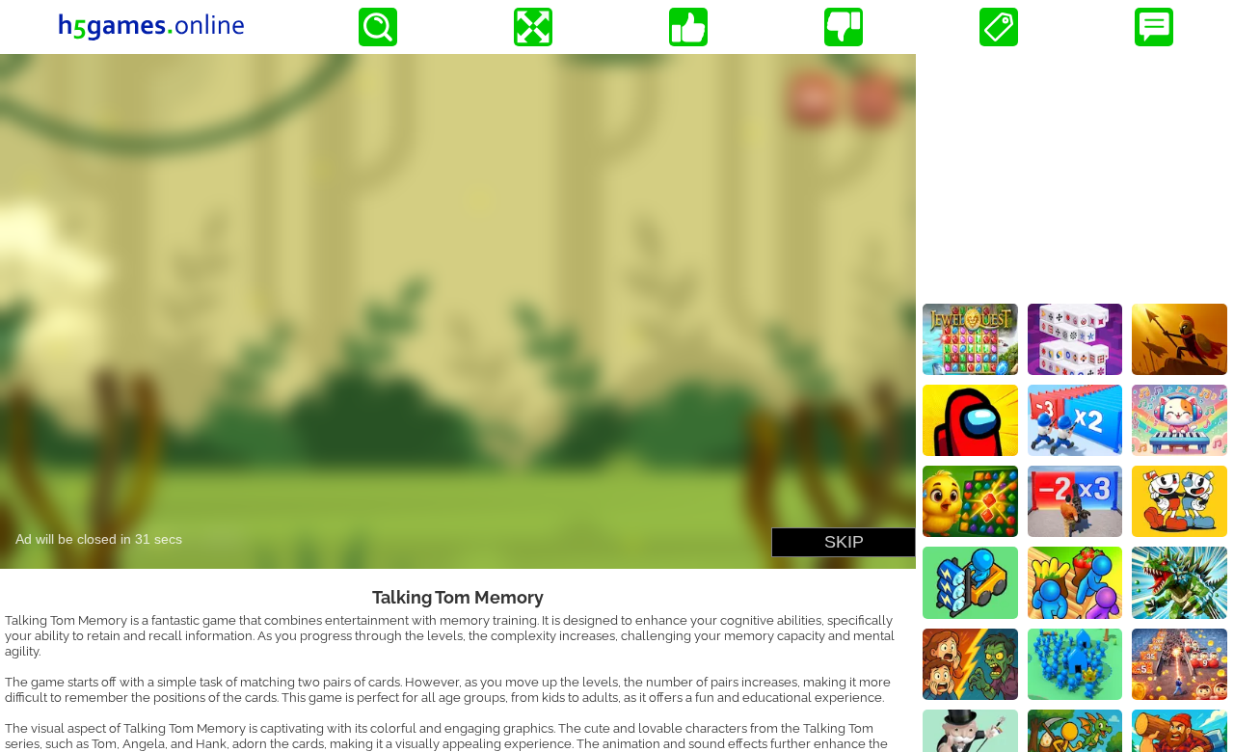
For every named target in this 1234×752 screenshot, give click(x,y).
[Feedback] (1154, 27)
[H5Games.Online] (151, 27)
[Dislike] (843, 27)
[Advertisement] (1075, 174)
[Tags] (998, 27)
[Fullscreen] (533, 27)
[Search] (378, 27)
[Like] (688, 27)
